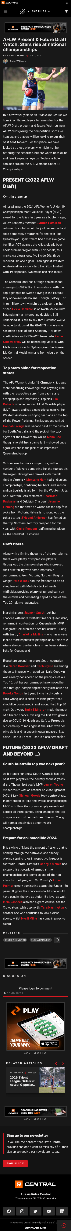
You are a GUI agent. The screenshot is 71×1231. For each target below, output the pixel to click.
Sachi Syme (45, 666)
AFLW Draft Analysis (15, 56)
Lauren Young (53, 784)
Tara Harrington (52, 907)
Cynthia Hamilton (49, 223)
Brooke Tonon (13, 693)
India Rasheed (13, 902)
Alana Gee (54, 437)
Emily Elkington (35, 709)
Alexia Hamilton (22, 309)
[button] (56, 1063)
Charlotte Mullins (31, 634)
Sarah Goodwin (19, 666)
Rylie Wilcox (20, 581)
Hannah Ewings (13, 426)
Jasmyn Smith (34, 612)
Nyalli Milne (29, 918)
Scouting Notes (18, 1073)
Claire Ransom (26, 528)
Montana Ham (36, 480)
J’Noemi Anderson (34, 518)
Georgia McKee (51, 864)
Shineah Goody (29, 795)
